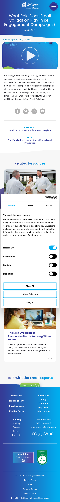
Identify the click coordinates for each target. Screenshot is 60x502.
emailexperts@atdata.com (43, 427)
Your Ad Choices (30, 493)
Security (16, 431)
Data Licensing (16, 406)
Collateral (43, 403)
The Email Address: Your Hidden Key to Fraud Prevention (30, 140)
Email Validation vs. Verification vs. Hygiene (30, 129)
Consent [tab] (11, 205)
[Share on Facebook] (17, 111)
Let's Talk (28, 385)
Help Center (43, 407)
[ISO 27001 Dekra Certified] (42, 457)
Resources (43, 395)
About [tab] (49, 205)
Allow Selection (30, 294)
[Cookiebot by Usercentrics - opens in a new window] (44, 198)
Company (16, 419)
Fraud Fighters (16, 400)
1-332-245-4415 (43, 423)
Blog (50, 358)
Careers (16, 427)
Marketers (16, 395)
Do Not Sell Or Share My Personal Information (30, 498)
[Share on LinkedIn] (34, 111)
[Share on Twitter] (26, 111)
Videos (28, 39)
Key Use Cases (16, 411)
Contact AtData (43, 419)
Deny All (30, 302)
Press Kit (16, 435)
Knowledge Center (12, 39)
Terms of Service (30, 489)
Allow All (30, 286)
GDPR (30, 484)
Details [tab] (30, 205)
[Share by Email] (42, 111)
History (16, 423)
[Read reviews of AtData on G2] (23, 457)
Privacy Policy (30, 480)
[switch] (53, 256)
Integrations (43, 411)
